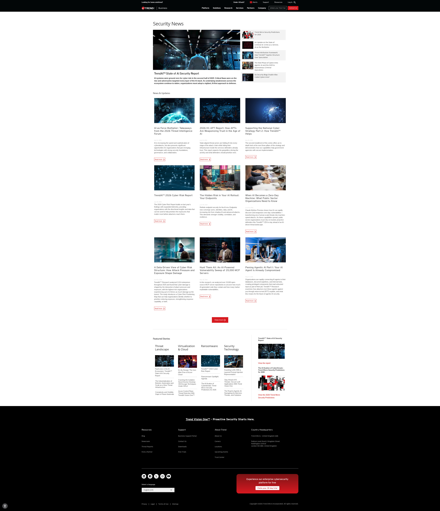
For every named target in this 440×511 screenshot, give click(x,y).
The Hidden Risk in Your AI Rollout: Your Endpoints (219, 197)
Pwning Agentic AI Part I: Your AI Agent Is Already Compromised (264, 269)
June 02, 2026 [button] (158, 279)
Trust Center (219, 457)
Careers (218, 441)
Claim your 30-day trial (266, 487)
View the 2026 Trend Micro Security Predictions (269, 396)
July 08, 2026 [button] (157, 202)
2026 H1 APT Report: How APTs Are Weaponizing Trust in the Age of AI (220, 131)
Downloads (182, 446)
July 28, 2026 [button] (249, 140)
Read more (158, 159)
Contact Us (293, 8)
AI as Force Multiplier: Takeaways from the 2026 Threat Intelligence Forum (173, 131)
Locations (218, 446)
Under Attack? (238, 2)
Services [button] (239, 8)
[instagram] (162, 476)
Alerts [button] (253, 2)
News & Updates (161, 93)
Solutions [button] (217, 8)
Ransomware (209, 346)
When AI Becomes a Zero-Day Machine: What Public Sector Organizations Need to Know (262, 198)
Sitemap (175, 504)
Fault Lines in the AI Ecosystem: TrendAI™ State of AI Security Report (163, 368)
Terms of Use (163, 504)
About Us (218, 436)
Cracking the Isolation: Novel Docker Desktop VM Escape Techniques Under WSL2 (187, 383)
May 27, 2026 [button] (249, 277)
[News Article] (196, 54)
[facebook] (150, 476)
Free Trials (182, 452)
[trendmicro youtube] (168, 476)
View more (218, 319)
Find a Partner (147, 452)
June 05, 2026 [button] (249, 207)
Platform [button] (205, 8)
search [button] (294, 2)
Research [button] (228, 8)
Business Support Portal (187, 436)
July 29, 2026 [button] (203, 140)
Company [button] (262, 8)
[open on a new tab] (156, 476)
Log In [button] (290, 2)
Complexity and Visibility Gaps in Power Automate (164, 393)
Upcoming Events (221, 452)
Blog (143, 436)
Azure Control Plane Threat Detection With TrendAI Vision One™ (186, 393)
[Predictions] (271, 382)
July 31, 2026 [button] (157, 140)
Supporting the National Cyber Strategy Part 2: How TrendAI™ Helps (262, 131)
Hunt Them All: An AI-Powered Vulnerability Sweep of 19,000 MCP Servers (220, 270)
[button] (158, 490)
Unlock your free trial (277, 7)
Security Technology (231, 347)
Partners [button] (250, 8)
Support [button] (266, 2)
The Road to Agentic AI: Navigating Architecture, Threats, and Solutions (233, 393)
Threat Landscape (162, 347)
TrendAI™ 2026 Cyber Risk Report (173, 195)
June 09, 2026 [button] (204, 205)
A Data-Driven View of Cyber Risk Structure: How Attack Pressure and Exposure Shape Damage (174, 270)
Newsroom (146, 441)
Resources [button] (278, 2)
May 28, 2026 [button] (203, 279)
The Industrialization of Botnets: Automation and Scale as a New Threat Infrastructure (164, 384)
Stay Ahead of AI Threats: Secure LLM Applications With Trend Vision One (233, 383)
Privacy (144, 504)
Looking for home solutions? (152, 2)
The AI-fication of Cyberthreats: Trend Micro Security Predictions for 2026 (208, 387)
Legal (153, 504)
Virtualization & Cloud (186, 347)
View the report (264, 362)
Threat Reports (147, 446)
